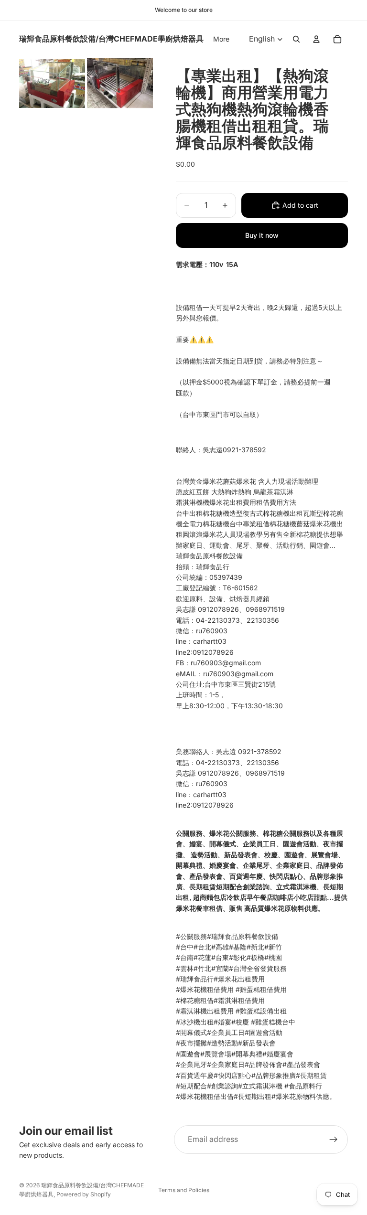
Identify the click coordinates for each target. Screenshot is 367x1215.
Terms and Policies (183, 1190)
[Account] (316, 39)
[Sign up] (334, 1140)
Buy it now (262, 235)
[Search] (296, 39)
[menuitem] (221, 39)
